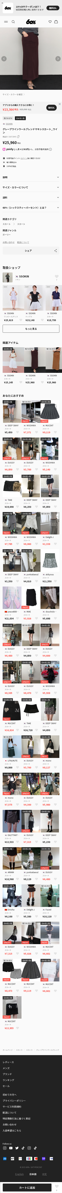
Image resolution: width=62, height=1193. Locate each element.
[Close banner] (3, 3)
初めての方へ (10, 1094)
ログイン (24, 158)
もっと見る (31, 328)
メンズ (6, 1068)
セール (6, 1086)
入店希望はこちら (12, 1130)
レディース (8, 1062)
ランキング (8, 1080)
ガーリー (7, 234)
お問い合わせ (9, 242)
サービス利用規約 (12, 1106)
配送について (23, 242)
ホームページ (8, 1050)
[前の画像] (4, 58)
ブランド (7, 1074)
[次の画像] (58, 58)
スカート (7, 224)
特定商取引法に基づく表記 (16, 1118)
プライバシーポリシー (14, 1100)
